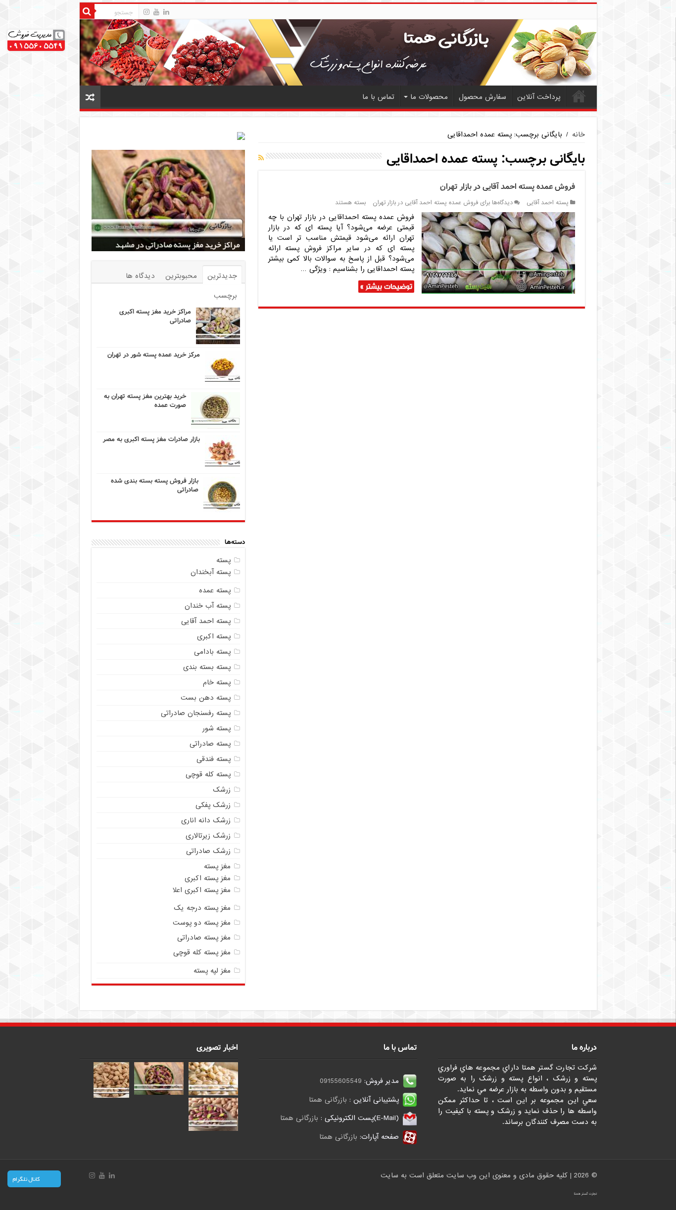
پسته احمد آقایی (548, 202)
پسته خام (217, 682)
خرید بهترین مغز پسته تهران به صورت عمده (145, 400)
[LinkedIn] (166, 12)
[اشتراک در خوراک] (261, 158)
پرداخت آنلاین (538, 96)
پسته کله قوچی (208, 774)
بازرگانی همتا (328, 1099)
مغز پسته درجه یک (202, 907)
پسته (223, 560)
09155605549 (341, 1081)
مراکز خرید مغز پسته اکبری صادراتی (155, 316)
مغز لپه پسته (212, 970)
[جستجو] (87, 11)
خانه (579, 96)
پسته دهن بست (206, 697)
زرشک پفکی (213, 805)
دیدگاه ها (140, 275)
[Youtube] (156, 12)
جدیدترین (222, 275)
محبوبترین (181, 275)
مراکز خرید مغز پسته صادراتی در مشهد (177, 245)
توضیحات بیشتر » (386, 286)
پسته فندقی (213, 759)
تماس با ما (378, 96)
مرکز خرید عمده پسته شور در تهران (153, 355)
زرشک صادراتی (208, 851)
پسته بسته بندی (207, 667)
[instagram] (146, 12)
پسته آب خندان (208, 605)
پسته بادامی (212, 651)
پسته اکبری (214, 636)
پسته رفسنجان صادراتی (196, 713)
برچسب (225, 295)
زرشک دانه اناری (206, 820)
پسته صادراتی (210, 743)
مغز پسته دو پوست (202, 922)
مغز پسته (217, 866)
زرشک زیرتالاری (208, 835)
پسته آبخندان (211, 572)
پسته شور (216, 728)
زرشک (222, 789)
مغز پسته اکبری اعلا (202, 890)
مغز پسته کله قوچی (202, 952)
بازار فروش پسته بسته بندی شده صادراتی (154, 485)
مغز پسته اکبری (208, 878)
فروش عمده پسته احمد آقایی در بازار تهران (507, 186)
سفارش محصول (482, 96)
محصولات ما (429, 96)
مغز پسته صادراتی (204, 937)
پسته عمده (215, 590)
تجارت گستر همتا (585, 1193)
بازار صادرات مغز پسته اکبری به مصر (151, 439)
